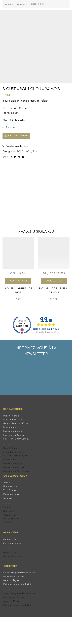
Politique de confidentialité (17, 584)
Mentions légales (12, 580)
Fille (35, 151)
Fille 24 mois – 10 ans (14, 419)
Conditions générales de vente (19, 572)
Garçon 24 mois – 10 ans (15, 423)
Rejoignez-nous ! (11, 494)
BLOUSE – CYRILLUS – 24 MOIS (18, 290)
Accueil (9, 4)
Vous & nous (9, 490)
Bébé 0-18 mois (11, 415)
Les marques (9, 427)
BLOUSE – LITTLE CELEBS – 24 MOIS (53, 290)
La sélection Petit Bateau (16, 438)
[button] (19, 444)
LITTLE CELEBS (57, 273)
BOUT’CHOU (37, 4)
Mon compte (9, 539)
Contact (7, 497)
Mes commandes (12, 542)
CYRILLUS (15, 273)
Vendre (7, 482)
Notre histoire (10, 486)
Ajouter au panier (17, 135)
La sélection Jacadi (13, 431)
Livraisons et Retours (13, 576)
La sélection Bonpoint (14, 434)
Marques (21, 4)
